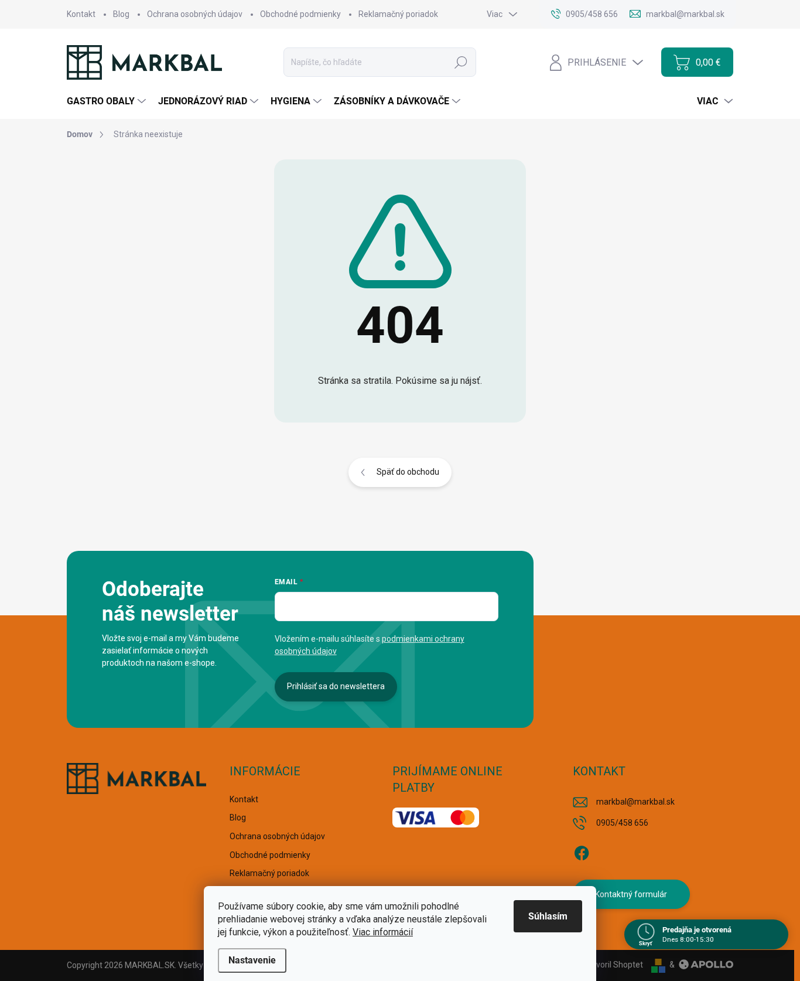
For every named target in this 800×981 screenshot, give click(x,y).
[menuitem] (108, 101)
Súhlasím (547, 916)
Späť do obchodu (408, 471)
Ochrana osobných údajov (194, 14)
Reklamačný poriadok (398, 14)
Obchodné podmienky (300, 14)
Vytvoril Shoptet (613, 964)
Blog (121, 14)
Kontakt (81, 14)
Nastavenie (252, 960)
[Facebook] (581, 851)
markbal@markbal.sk (635, 801)
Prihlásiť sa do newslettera (336, 686)
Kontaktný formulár (631, 894)
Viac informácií (383, 932)
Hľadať (461, 62)
